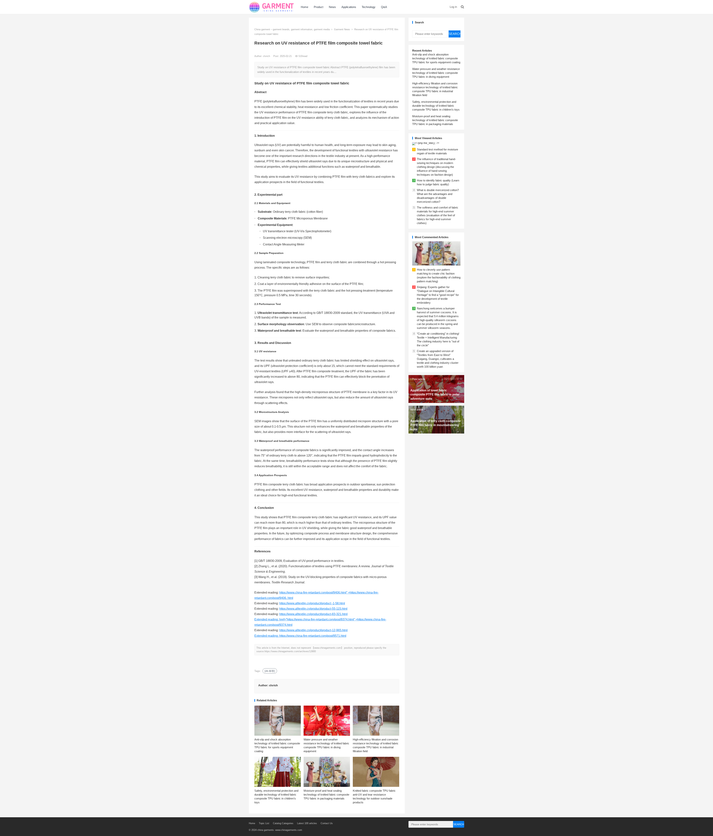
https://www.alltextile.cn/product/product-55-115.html (313, 608)
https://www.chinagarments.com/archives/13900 (290, 651)
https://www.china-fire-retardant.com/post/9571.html (312, 635)
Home (304, 7)
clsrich (267, 56)
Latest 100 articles (307, 823)
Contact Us (327, 823)
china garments (265, 830)
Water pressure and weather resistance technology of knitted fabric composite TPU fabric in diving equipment (436, 72)
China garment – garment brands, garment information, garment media (292, 29)
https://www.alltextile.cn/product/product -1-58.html (312, 603)
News (332, 7)
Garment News (342, 29)
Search (454, 33)
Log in (453, 6)
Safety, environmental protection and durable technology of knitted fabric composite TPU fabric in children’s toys (436, 105)
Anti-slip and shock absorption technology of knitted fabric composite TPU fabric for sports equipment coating (436, 58)
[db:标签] (270, 670)
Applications (348, 7)
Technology (368, 7)
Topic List (264, 823)
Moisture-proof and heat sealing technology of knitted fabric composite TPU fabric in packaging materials (326, 794)
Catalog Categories (283, 823)
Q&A (384, 7)
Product (318, 7)
